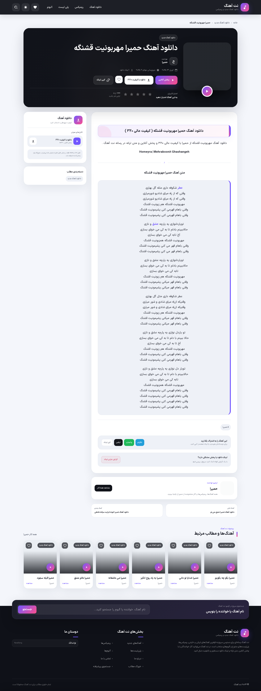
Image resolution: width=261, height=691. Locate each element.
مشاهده (210, 583)
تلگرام (140, 442)
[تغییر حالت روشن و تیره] (26, 7)
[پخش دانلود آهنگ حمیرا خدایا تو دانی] (195, 567)
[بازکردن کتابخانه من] (35, 7)
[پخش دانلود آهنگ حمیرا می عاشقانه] (123, 567)
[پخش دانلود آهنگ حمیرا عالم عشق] (87, 567)
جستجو (27, 609)
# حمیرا (226, 427)
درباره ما (137, 658)
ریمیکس (79, 7)
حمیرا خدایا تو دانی (189, 578)
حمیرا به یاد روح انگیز (151, 578)
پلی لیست (63, 7)
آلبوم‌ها (107, 651)
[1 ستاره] (125, 94)
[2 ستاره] (132, 94)
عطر (180, 188)
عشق (155, 224)
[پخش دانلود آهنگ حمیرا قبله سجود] (50, 567)
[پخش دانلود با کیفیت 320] (77, 141)
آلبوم (49, 7)
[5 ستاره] (150, 94)
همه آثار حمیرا (30, 534)
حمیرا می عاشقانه (117, 578)
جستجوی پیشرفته (102, 666)
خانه (235, 22)
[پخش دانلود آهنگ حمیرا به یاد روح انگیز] (159, 567)
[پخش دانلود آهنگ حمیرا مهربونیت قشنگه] (207, 91)
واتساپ (129, 442)
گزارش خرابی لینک (111, 459)
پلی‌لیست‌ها (135, 651)
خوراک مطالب (134, 666)
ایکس (118, 442)
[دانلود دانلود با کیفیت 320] (33, 141)
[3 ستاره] (138, 94)
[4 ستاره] (144, 94)
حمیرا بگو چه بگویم (225, 578)
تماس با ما (106, 658)
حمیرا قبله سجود (45, 578)
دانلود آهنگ (95, 7)
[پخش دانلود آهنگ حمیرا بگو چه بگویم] (231, 567)
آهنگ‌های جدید (134, 643)
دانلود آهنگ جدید (222, 22)
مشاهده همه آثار (103, 488)
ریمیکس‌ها (106, 643)
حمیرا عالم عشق (82, 578)
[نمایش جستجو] (16, 7)
